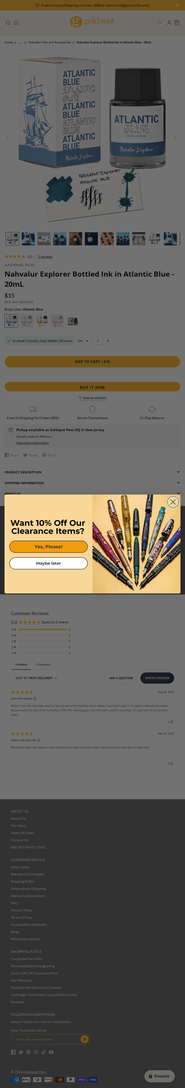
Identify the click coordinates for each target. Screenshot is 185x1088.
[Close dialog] (173, 502)
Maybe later (48, 563)
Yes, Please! (48, 546)
